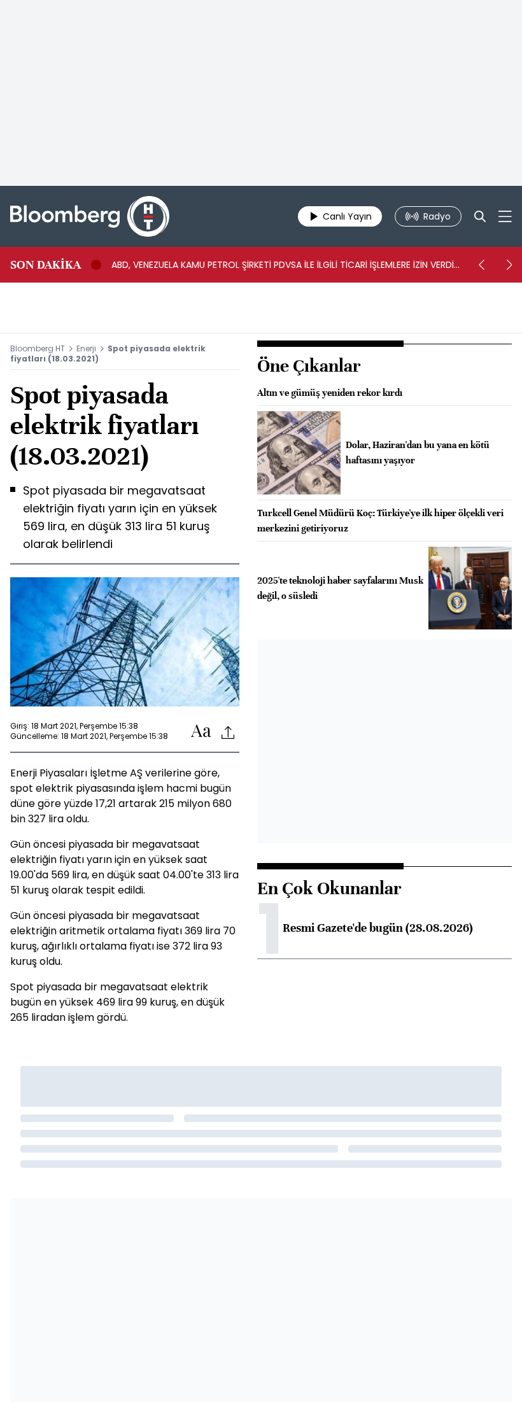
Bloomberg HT (37, 348)
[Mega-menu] (505, 216)
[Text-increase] (201, 731)
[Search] (480, 216)
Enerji (86, 348)
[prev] (481, 265)
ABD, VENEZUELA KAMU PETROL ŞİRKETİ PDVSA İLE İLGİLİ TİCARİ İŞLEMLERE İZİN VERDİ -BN (282, 264)
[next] (509, 265)
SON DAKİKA (45, 264)
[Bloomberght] (89, 216)
